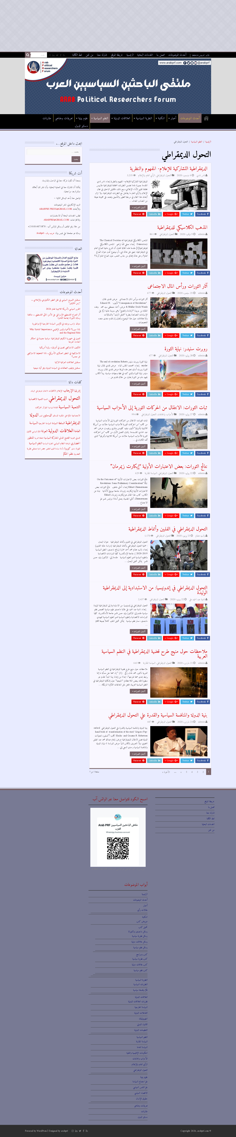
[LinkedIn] (53, 55)
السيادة (55, 423)
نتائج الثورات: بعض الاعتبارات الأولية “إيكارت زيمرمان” (158, 466)
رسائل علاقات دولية (139, 942)
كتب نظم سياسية (141, 970)
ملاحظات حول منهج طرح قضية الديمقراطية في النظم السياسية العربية (154, 654)
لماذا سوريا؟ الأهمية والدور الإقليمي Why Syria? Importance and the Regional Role (55, 331)
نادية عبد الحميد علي (197, 599)
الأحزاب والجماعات (165, 414)
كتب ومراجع (142, 954)
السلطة (61, 423)
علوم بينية (83, 118)
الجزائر (45, 408)
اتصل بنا (161, 55)
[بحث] (27, 55)
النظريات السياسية (140, 984)
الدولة (34, 415)
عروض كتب (142, 921)
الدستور (47, 415)
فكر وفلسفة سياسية (140, 990)
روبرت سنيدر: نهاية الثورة (185, 349)
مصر (43, 448)
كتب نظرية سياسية (140, 959)
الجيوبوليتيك (143, 1019)
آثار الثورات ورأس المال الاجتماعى (177, 286)
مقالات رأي (142, 910)
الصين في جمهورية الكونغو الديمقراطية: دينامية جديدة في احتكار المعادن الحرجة (55, 340)
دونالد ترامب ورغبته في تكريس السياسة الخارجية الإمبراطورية (56, 324)
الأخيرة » (166, 772)
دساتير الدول (81, 126)
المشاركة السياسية (51, 438)
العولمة (44, 431)
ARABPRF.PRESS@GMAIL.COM (55, 209)
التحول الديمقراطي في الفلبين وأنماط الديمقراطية (168, 529)
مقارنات (47, 118)
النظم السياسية (101, 118)
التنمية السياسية (69, 407)
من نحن (89, 55)
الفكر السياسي (36, 431)
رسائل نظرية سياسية (140, 936)
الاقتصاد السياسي (141, 1093)
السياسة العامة (142, 1047)
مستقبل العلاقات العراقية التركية (67, 362)
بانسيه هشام (200, 536)
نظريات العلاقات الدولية (138, 1001)
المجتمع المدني (64, 438)
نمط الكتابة (77, 55)
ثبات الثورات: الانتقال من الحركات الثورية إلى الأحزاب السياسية (152, 407)
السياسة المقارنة (151, 473)
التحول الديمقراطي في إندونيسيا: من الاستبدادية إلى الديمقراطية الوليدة (155, 590)
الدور (40, 416)
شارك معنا (102, 55)
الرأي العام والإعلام (146, 175)
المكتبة (161, 118)
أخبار (173, 118)
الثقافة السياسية (53, 407)
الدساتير (55, 416)
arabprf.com (203, 1131)
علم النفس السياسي (140, 1087)
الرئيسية (129, 55)
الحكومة (61, 416)
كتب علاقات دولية (140, 965)
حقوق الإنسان (142, 1099)
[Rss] (64, 55)
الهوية (78, 449)
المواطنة (67, 443)
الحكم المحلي (68, 416)
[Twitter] (57, 55)
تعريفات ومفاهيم (63, 118)
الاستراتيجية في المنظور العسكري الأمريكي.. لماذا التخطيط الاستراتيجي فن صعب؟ (53, 355)
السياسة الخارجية (45, 423)
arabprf (64, 1131)
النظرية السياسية (144, 118)
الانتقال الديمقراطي (42, 391)
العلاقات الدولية (122, 118)
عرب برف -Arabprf (45, 233)
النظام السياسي (59, 444)
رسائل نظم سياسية (140, 947)
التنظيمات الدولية (141, 1030)
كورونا (67, 448)
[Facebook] (61, 55)
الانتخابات (52, 391)
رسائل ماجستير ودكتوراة (138, 932)
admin (201, 234)
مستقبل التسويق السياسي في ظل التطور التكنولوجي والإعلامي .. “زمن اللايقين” (55, 301)
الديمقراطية (73, 423)
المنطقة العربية (39, 438)
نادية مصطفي (36, 449)
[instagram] (49, 55)
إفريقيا (77, 390)
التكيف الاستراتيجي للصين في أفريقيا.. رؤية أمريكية (59, 347)
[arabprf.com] (118, 86)
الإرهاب (68, 390)
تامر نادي (201, 175)
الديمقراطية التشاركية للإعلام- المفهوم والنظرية (168, 168)
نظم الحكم (68, 454)
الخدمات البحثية (145, 55)
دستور (73, 449)
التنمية (46, 399)
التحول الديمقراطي (163, 175)
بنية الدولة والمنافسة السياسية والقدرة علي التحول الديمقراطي (157, 715)
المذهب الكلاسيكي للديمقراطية (182, 227)
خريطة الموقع (117, 55)
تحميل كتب (143, 927)
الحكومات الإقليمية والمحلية (137, 1053)
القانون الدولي (142, 1024)
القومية (73, 438)
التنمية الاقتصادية (36, 399)
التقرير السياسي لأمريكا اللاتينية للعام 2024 (63, 309)
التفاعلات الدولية (141, 1013)
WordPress (42, 1131)
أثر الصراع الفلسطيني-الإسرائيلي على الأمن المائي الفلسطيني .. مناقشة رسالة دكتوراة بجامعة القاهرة (53, 316)
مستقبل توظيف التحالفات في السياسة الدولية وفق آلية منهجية (56, 368)
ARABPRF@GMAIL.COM (56, 220)
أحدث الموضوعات (177, 55)
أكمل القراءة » (138, 207)
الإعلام (60, 391)
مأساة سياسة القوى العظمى (55, 449)
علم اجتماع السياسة (140, 1081)
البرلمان (33, 391)
